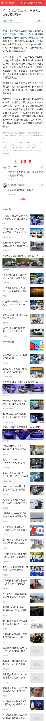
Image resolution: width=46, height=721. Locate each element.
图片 (22, 34)
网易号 (12, 3)
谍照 (7, 56)
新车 (16, 98)
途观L (5, 34)
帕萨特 (35, 37)
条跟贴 (22, 199)
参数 (14, 34)
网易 (4, 3)
